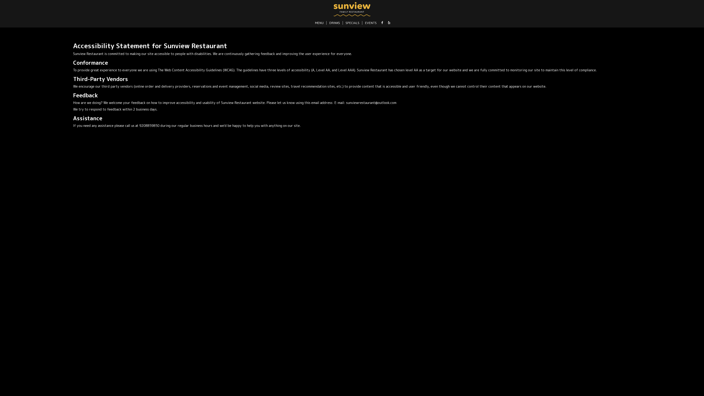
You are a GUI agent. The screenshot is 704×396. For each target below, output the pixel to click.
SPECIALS (352, 23)
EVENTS (371, 23)
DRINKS (334, 23)
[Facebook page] (382, 23)
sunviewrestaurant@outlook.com (371, 102)
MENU (319, 23)
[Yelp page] (389, 23)
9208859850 (149, 125)
